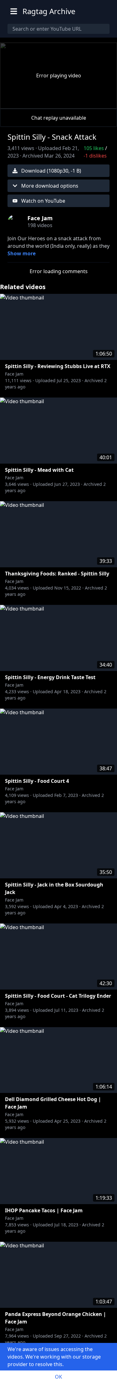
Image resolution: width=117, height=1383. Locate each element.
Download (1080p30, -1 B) (51, 170)
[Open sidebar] (13, 11)
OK (58, 1376)
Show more (21, 253)
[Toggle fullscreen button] (102, 102)
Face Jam (14, 374)
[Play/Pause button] (14, 102)
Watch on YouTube (43, 200)
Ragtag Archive (49, 11)
